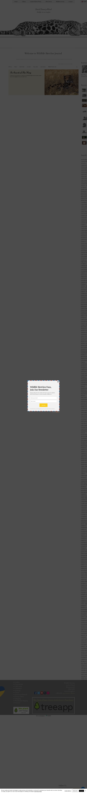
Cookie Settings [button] (68, 790)
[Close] (85, 791)
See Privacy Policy (38, 791)
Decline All (75, 790)
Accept (81, 790)
